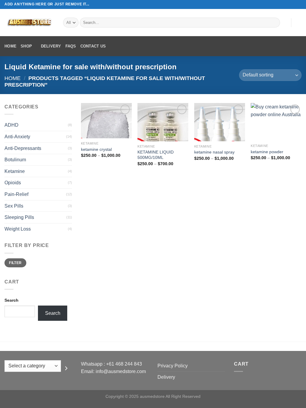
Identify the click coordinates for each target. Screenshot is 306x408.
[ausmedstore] (29, 22)
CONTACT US (93, 46)
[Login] (284, 22)
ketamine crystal (96, 149)
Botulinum (15, 159)
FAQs (70, 46)
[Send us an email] (298, 4)
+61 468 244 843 (124, 363)
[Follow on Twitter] (293, 4)
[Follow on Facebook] (281, 4)
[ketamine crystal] (106, 120)
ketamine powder (267, 151)
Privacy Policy (172, 365)
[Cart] (299, 22)
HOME (10, 46)
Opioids (12, 182)
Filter (15, 263)
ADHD (11, 125)
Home (12, 78)
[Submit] (274, 23)
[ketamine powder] (276, 122)
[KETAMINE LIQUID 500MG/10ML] (162, 122)
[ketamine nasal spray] (219, 122)
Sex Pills (13, 205)
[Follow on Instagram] (287, 4)
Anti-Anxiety (17, 136)
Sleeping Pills (19, 217)
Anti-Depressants (22, 148)
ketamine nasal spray (214, 152)
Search (11, 300)
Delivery (51, 46)
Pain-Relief (16, 194)
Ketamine (14, 171)
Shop (26, 46)
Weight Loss (17, 228)
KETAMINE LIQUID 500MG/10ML (155, 155)
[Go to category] (66, 368)
